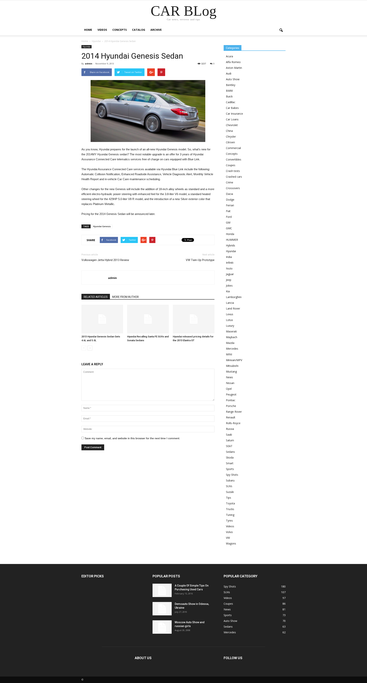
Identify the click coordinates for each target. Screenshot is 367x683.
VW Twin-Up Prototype (200, 260)
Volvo (229, 532)
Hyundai (86, 46)
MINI (229, 354)
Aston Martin (234, 68)
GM (228, 222)
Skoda (230, 457)
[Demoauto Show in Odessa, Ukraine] (162, 608)
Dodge (230, 199)
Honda (230, 234)
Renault (230, 417)
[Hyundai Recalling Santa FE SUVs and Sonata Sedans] (148, 319)
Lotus (229, 320)
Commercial (233, 148)
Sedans (230, 452)
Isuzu (229, 268)
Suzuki (230, 492)
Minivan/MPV (234, 360)
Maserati (231, 331)
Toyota (230, 503)
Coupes (230, 165)
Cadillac (230, 102)
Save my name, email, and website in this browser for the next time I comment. (132, 438)
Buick (229, 96)
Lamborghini (233, 297)
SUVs (229, 486)
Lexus (229, 314)
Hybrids (230, 245)
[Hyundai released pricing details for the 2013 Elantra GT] (193, 319)
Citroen (230, 142)
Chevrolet (232, 125)
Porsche (231, 406)
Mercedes (232, 348)
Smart (229, 463)
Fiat (228, 211)
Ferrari (230, 205)
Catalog (138, 30)
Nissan (230, 383)
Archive (156, 30)
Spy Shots (232, 474)
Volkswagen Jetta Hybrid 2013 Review (105, 260)
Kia (228, 291)
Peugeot (231, 394)
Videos (102, 30)
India (229, 257)
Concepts (119, 30)
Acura (229, 56)
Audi (228, 73)
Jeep (228, 280)
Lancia (230, 303)
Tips (228, 497)
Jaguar (230, 274)
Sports (230, 469)
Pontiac (230, 400)
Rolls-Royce (233, 423)
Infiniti (229, 262)
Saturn (230, 440)
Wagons (231, 543)
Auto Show (233, 79)
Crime (229, 182)
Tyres (229, 520)
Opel (229, 389)
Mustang (231, 371)
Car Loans (232, 119)
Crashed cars (234, 176)
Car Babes (232, 108)
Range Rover (234, 411)
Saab (229, 434)
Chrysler (231, 136)
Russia (230, 429)
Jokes (229, 285)
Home (88, 30)
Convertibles (233, 159)
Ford (229, 217)
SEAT (229, 446)
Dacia (229, 194)
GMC (229, 228)
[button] (281, 30)
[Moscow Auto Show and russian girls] (162, 627)
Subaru (230, 480)
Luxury (230, 325)
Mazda (230, 343)
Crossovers (233, 188)
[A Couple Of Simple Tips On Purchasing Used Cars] (162, 590)
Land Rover (233, 308)
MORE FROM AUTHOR (125, 296)
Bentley (230, 85)
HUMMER (232, 239)
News (229, 377)
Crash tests (233, 171)
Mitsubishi (232, 366)
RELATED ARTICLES (96, 296)
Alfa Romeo (233, 62)
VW (228, 538)
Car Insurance (234, 113)
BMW (229, 90)
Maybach (231, 337)
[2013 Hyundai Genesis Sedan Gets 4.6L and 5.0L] (102, 319)
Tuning (230, 515)
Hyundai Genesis (102, 226)
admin (88, 63)
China (229, 131)
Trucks (230, 509)
